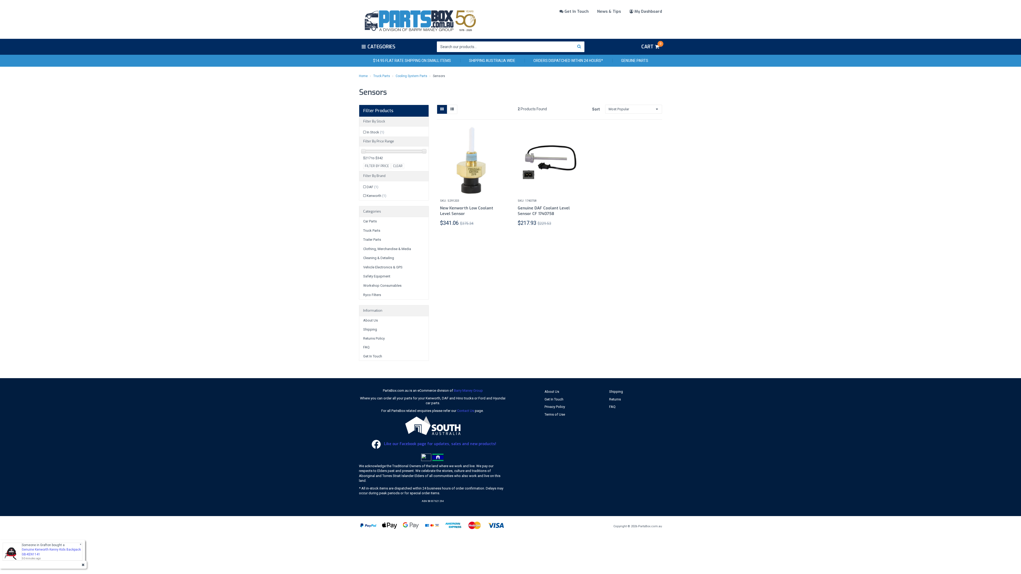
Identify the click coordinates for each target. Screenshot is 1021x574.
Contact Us (465, 411)
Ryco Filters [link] (372, 295)
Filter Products (378, 110)
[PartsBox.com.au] (419, 20)
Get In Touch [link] (372, 356)
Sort (596, 109)
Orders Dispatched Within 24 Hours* (568, 60)
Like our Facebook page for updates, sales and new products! (439, 443)
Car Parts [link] (370, 221)
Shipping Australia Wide (492, 60)
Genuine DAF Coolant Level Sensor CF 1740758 (544, 210)
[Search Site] (579, 46)
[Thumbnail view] (442, 109)
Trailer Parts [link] (372, 240)
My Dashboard (647, 11)
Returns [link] (615, 399)
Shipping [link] (370, 329)
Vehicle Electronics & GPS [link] (383, 267)
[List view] (452, 109)
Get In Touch (576, 11)
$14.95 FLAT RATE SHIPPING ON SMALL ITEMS (412, 60)
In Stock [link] (375, 132)
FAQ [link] (366, 347)
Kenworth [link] (376, 196)
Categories (381, 47)
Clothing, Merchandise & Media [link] (387, 249)
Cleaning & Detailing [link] (378, 258)
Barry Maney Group (468, 390)
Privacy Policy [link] (555, 407)
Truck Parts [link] (371, 231)
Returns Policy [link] (374, 338)
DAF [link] (372, 187)
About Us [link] (370, 320)
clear (398, 166)
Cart (651, 46)
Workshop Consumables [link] (382, 286)
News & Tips (609, 11)
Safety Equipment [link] (376, 276)
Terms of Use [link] (555, 414)
